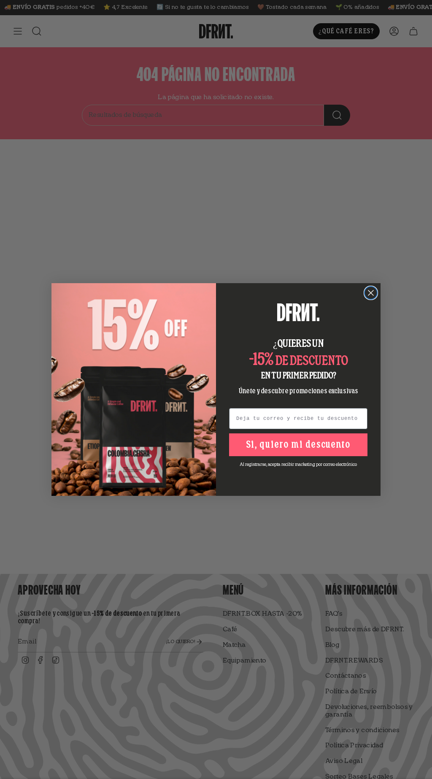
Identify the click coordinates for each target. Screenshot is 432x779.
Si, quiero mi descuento (298, 444)
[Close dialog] (370, 293)
